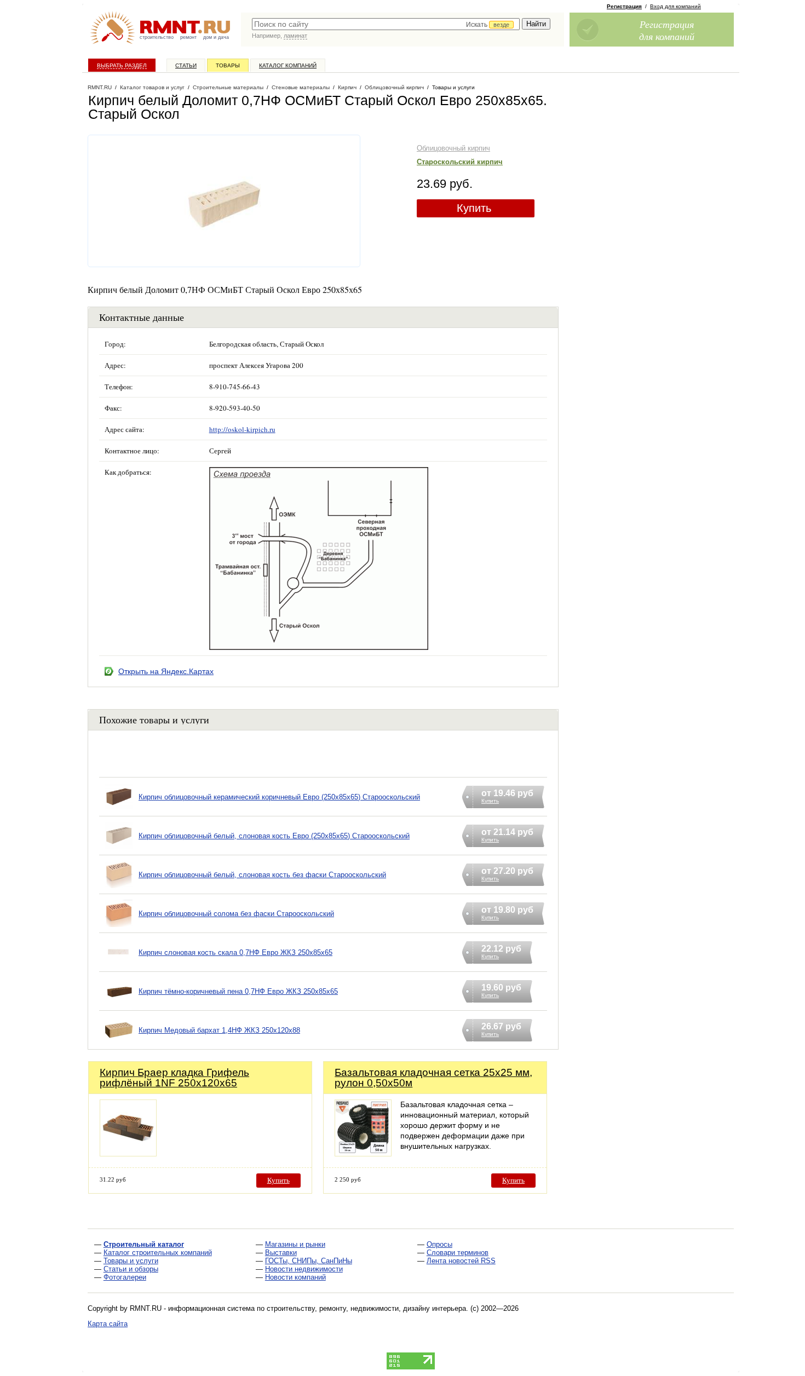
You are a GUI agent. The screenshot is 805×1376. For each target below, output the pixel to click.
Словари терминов (457, 1252)
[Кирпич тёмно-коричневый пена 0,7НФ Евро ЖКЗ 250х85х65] (119, 1005)
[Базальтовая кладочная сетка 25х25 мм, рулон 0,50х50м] (363, 1153)
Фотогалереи (125, 1277)
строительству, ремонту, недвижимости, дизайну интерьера (366, 1308)
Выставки (281, 1252)
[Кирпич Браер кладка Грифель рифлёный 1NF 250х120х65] (128, 1153)
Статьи (186, 65)
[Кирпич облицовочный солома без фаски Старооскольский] (119, 927)
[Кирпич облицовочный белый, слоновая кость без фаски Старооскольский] (119, 888)
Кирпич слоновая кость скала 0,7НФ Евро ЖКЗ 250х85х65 (235, 952)
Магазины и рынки (295, 1244)
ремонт (188, 37)
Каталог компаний (288, 65)
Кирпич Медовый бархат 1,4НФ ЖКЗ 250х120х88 (219, 1030)
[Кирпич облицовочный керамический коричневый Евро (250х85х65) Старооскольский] (119, 811)
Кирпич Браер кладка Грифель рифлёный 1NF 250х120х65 (174, 1078)
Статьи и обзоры (131, 1269)
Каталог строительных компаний (158, 1252)
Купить (474, 208)
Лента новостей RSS (461, 1261)
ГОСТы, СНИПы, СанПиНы (308, 1261)
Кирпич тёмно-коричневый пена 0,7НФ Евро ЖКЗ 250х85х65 (238, 991)
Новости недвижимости (304, 1269)
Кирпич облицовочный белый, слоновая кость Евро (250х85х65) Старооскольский (274, 836)
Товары (228, 65)
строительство (157, 37)
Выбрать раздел (122, 65)
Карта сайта (108, 1324)
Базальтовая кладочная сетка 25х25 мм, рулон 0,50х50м (433, 1078)
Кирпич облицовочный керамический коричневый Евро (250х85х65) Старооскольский (279, 797)
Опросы (439, 1244)
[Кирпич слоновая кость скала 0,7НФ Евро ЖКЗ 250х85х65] (119, 966)
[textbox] (386, 24)
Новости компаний (295, 1277)
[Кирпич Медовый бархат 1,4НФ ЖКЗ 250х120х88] (119, 1044)
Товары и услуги (131, 1261)
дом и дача (216, 37)
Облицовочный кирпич (453, 148)
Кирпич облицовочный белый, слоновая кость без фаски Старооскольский (262, 875)
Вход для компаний (675, 6)
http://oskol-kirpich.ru (242, 429)
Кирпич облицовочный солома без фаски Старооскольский (236, 913)
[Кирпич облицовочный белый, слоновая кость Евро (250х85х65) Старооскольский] (119, 849)
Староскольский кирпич (460, 162)
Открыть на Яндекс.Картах (166, 671)
